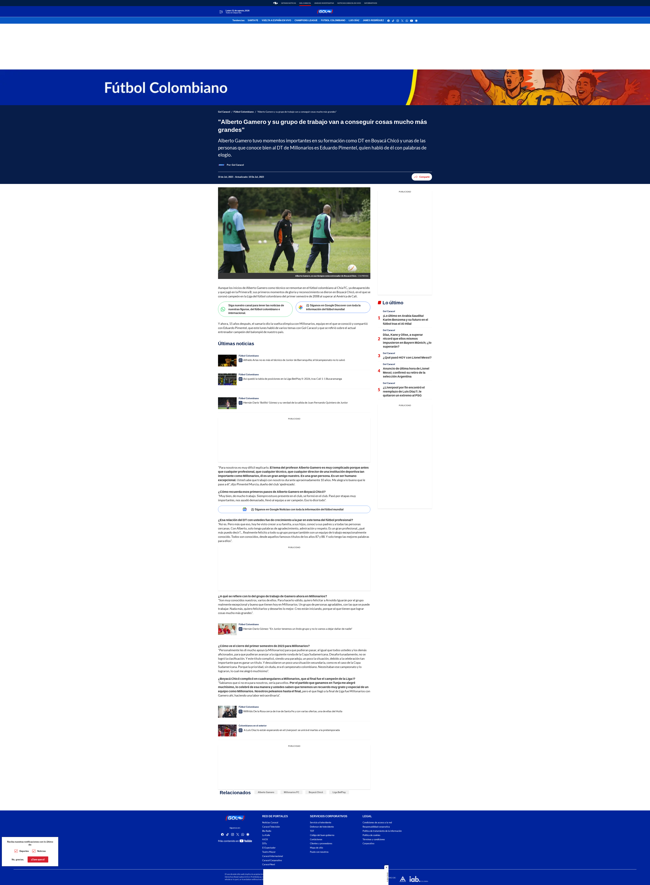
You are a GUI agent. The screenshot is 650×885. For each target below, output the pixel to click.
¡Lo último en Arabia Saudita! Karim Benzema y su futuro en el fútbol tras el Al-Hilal (405, 319)
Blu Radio (266, 831)
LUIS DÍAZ (354, 20)
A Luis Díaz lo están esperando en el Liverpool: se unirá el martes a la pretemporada (291, 729)
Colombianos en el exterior (253, 725)
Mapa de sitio (316, 848)
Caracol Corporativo (272, 860)
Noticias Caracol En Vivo (349, 3)
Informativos (370, 3)
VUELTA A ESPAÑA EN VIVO (276, 20)
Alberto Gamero (266, 792)
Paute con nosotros (319, 852)
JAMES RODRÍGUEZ (373, 20)
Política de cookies (371, 835)
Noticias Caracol (270, 823)
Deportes (24, 851)
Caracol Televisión (271, 827)
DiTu (264, 844)
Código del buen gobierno (322, 835)
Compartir (424, 176)
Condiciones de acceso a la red (377, 823)
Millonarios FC (291, 792)
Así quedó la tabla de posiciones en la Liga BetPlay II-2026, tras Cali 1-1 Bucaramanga (292, 378)
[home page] (275, 3)
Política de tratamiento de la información (382, 831)
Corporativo (368, 844)
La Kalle (266, 835)
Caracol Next (268, 865)
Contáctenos (316, 839)
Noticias (41, 851)
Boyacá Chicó (316, 792)
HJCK (265, 839)
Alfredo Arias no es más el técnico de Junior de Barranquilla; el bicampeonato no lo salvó (294, 359)
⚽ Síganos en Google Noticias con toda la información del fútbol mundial (297, 509)
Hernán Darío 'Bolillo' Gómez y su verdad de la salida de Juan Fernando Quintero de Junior (295, 402)
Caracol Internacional (272, 856)
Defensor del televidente (322, 827)
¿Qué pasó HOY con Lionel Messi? (407, 357)
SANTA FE (253, 20)
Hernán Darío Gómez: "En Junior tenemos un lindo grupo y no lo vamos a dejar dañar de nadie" (297, 628)
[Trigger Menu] (221, 11)
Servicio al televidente (320, 823)
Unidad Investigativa (324, 3)
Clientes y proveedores (321, 844)
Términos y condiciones (374, 839)
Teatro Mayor (269, 852)
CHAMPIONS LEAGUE (306, 20)
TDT (312, 831)
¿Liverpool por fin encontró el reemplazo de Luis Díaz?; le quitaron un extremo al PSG (404, 391)
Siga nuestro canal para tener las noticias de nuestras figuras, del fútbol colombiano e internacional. (256, 309)
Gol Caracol (305, 3)
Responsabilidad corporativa (376, 827)
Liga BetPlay (339, 792)
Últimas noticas (288, 3)
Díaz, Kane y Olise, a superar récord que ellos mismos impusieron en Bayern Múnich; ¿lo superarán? (407, 340)
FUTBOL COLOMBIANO (333, 20)
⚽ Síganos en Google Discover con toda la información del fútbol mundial (333, 307)
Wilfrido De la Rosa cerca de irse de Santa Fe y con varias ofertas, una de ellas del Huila (292, 711)
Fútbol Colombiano (244, 112)
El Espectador (269, 848)
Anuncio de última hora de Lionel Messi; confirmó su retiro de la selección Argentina (406, 372)
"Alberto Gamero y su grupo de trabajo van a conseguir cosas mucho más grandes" (297, 112)
